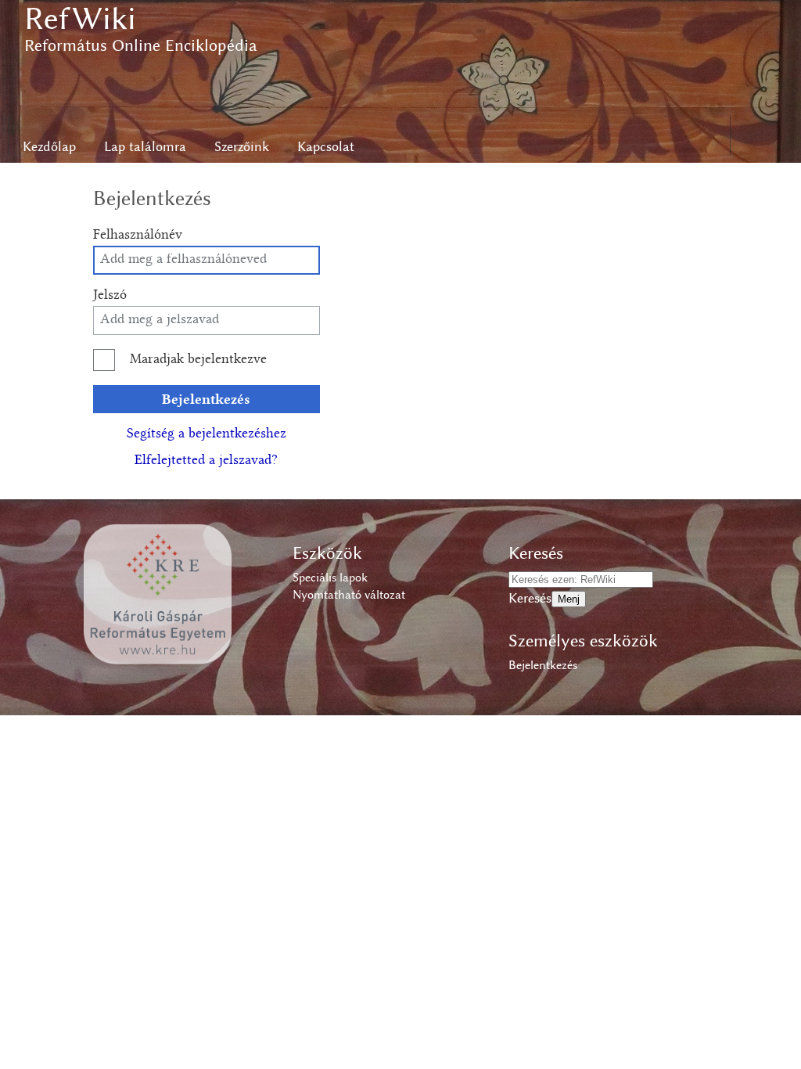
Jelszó (110, 296)
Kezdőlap (49, 146)
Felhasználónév (137, 235)
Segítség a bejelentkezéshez (206, 434)
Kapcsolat (325, 146)
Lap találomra (145, 146)
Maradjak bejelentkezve (198, 360)
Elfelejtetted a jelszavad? (206, 461)
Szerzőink (241, 146)
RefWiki (80, 18)
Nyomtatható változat (349, 595)
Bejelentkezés (206, 398)
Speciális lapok (330, 577)
